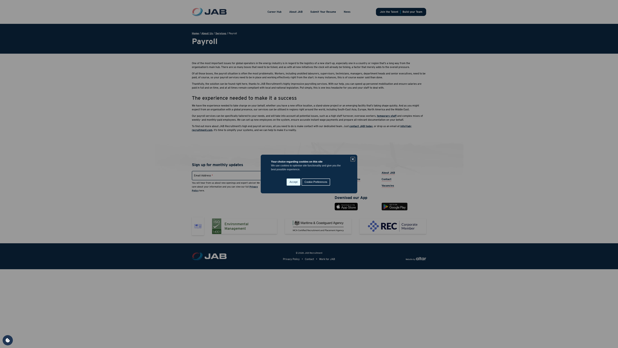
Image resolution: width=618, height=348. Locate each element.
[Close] (353, 159)
